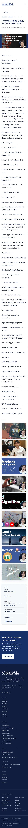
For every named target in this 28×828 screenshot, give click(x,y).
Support (4, 714)
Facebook (4, 779)
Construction (5, 803)
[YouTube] (7, 692)
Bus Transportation (20, 810)
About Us (4, 701)
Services (4, 706)
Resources (5, 711)
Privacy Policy (15, 820)
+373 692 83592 (6, 754)
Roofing (17, 803)
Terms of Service (6, 820)
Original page (8, 621)
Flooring (4, 810)
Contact (4, 716)
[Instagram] (5, 692)
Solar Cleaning (6, 800)
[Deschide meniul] (24, 4)
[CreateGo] (8, 4)
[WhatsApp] (10, 692)
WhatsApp (5, 777)
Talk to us (7, 656)
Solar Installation (20, 797)
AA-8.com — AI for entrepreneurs (11, 764)
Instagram (4, 782)
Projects (4, 703)
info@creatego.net (7, 752)
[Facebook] (2, 692)
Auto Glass (5, 797)
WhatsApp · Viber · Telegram (9, 757)
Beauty (17, 805)
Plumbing (4, 808)
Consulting (5, 709)
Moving (17, 800)
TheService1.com (6, 767)
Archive (6, 12)
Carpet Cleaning (6, 805)
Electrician (18, 808)
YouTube (4, 774)
